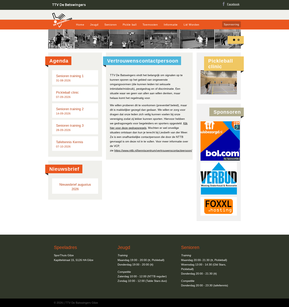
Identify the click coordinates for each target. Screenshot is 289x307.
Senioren (110, 24)
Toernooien (150, 24)
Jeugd (94, 24)
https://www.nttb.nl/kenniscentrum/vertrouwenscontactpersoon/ (153, 150)
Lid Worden (191, 24)
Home (80, 24)
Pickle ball (130, 24)
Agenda (58, 61)
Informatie (171, 24)
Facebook (233, 4)
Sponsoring (231, 24)
